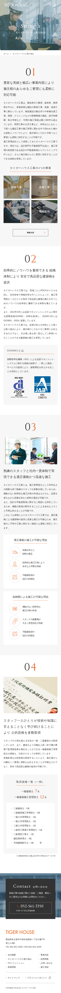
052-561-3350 (16, 947)
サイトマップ (14, 978)
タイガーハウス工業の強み (20, 959)
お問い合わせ (46, 963)
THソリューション (16, 963)
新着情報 (12, 967)
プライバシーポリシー (37, 978)
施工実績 (45, 967)
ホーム (6, 54)
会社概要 (12, 955)
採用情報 (45, 959)
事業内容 (30, 233)
